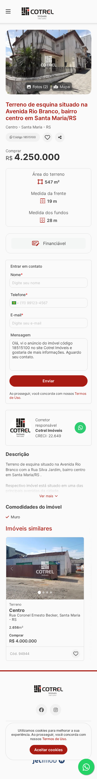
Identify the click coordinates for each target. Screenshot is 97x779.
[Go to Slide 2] (43, 592)
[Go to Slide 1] (39, 592)
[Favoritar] (47, 137)
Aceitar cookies (48, 749)
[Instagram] (55, 709)
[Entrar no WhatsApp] (80, 427)
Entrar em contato (26, 266)
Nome (17, 274)
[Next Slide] (86, 62)
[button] (48, 62)
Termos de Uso (54, 739)
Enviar (48, 381)
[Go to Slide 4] (51, 592)
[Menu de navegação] (8, 11)
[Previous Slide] (10, 62)
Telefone (19, 294)
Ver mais (46, 496)
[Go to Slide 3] (47, 592)
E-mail (17, 315)
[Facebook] (41, 709)
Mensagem (20, 335)
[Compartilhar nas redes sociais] (60, 137)
